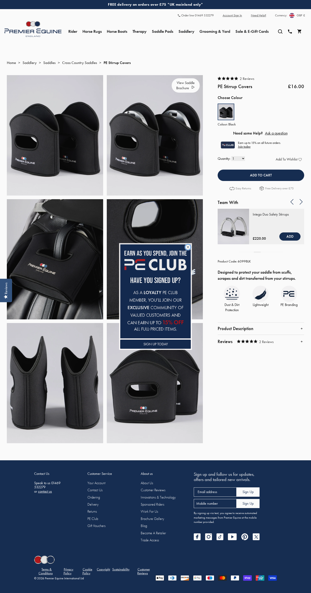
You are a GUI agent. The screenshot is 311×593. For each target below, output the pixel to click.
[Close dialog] (188, 247)
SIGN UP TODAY (155, 344)
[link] (155, 291)
